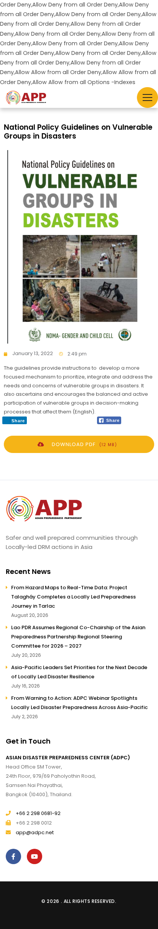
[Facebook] (15, 856)
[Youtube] (36, 856)
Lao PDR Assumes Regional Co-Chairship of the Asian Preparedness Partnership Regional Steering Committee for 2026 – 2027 (78, 637)
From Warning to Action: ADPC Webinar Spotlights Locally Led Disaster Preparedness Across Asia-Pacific (79, 702)
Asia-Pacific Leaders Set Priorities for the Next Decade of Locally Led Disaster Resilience (79, 672)
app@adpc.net (35, 832)
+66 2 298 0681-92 (38, 813)
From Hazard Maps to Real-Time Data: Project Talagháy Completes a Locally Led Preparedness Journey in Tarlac (73, 597)
